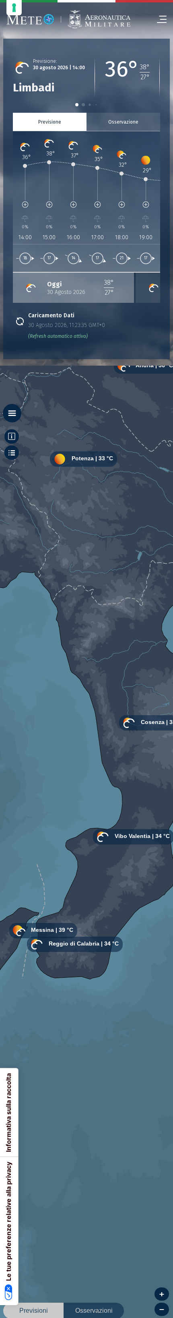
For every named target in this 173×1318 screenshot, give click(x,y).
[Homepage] (30, 19)
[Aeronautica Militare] (99, 19)
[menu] (158, 19)
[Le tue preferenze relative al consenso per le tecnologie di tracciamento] (14, 7)
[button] (76, 104)
